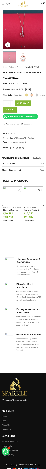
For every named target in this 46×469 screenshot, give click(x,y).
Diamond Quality (10, 89)
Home (5, 67)
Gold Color (8, 95)
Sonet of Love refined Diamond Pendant (12, 209)
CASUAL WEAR (32, 67)
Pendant (20, 67)
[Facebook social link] (10, 147)
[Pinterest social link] (17, 147)
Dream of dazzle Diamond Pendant (31, 209)
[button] (5, 451)
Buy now (10, 110)
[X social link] (13, 147)
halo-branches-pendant (16, 142)
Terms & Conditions (10, 441)
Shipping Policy (8, 455)
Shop (12, 67)
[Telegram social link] (23, 147)
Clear (44, 95)
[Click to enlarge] (7, 44)
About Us (6, 425)
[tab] (15, 158)
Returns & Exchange (10, 450)
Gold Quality (8, 83)
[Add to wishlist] (19, 190)
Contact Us (6, 429)
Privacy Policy (7, 446)
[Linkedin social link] (20, 147)
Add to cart (23, 103)
